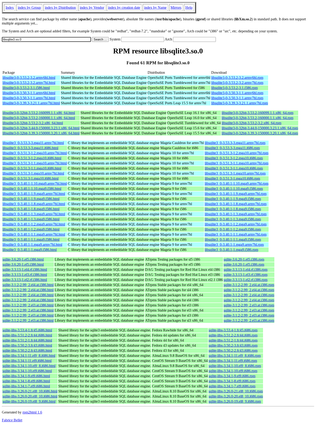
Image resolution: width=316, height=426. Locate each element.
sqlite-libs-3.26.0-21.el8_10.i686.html (30, 391)
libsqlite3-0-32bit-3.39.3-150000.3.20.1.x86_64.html (41, 133)
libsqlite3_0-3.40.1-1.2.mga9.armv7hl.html (34, 224)
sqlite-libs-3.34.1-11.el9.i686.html (27, 361)
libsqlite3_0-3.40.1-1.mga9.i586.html (30, 250)
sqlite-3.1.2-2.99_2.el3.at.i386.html (28, 305)
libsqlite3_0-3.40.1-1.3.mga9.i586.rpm (233, 219)
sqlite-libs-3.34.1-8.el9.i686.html (26, 381)
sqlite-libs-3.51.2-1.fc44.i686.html (27, 340)
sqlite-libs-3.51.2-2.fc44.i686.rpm (233, 335)
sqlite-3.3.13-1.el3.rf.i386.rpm (245, 275)
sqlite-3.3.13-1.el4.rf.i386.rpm (245, 270)
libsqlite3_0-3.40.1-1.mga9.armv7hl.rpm (234, 245)
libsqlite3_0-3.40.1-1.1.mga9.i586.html (31, 239)
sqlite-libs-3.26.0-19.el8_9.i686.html (29, 401)
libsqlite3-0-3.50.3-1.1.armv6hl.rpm (237, 93)
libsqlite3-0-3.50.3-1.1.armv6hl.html (29, 93)
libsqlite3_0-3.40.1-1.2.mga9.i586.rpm (233, 229)
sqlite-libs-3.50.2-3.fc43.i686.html (27, 345)
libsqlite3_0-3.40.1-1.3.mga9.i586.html (31, 219)
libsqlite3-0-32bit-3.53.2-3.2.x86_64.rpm (251, 123)
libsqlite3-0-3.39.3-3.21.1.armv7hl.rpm (239, 103)
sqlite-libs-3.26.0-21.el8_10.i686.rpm (236, 391)
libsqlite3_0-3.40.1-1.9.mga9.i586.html (31, 199)
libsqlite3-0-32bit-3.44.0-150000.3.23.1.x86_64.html (41, 128)
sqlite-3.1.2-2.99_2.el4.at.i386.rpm (249, 285)
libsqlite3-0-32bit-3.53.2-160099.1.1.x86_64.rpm (257, 113)
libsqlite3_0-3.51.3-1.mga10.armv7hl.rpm (235, 173)
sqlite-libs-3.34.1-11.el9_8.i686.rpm (235, 356)
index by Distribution (60, 7)
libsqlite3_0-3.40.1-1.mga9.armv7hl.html (32, 245)
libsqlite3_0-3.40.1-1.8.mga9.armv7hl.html (34, 204)
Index (10, 7)
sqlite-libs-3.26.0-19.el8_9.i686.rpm (235, 401)
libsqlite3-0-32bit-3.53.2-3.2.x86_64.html (33, 123)
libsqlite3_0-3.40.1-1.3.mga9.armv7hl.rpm (235, 214)
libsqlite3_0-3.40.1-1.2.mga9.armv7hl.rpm (235, 224)
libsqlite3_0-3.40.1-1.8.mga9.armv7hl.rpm (235, 204)
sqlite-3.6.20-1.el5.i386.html (23, 259)
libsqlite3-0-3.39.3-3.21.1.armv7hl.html (31, 103)
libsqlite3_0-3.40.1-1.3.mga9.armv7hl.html (34, 214)
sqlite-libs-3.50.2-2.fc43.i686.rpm (233, 350)
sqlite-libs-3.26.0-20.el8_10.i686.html (30, 396)
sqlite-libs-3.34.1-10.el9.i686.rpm (233, 371)
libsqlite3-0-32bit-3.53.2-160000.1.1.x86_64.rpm (257, 118)
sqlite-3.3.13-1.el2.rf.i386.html (25, 280)
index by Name (155, 7)
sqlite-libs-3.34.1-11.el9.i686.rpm (233, 361)
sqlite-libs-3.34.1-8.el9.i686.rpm (232, 381)
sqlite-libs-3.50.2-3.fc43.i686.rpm (233, 345)
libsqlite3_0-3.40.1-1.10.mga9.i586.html (32, 189)
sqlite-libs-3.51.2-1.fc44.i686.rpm (233, 340)
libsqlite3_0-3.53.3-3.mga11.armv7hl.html (33, 143)
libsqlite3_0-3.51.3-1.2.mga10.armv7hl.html (35, 153)
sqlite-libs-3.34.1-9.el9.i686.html (26, 376)
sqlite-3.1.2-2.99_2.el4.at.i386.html (28, 285)
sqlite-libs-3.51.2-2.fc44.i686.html (27, 335)
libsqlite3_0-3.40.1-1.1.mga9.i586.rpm (233, 239)
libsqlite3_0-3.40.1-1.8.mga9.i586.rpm (233, 209)
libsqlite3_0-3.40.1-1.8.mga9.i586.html (31, 209)
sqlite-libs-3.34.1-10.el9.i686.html (27, 371)
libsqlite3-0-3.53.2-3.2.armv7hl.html (29, 83)
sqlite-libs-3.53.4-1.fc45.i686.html (27, 330)
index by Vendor (92, 7)
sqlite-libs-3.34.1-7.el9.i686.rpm (232, 386)
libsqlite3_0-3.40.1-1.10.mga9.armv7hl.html (35, 183)
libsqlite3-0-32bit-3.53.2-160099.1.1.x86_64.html (39, 113)
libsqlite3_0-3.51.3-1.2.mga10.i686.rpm (234, 158)
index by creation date (124, 7)
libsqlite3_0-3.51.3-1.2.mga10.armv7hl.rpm (236, 153)
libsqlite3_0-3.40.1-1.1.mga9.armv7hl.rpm (235, 234)
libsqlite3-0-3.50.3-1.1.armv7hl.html (29, 98)
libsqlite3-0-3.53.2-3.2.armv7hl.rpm (237, 83)
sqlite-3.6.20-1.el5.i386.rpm (244, 259)
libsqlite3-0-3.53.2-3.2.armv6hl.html (29, 78)
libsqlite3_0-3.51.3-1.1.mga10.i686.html (32, 168)
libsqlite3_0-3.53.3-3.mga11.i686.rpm (232, 148)
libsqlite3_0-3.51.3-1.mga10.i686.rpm (232, 178)
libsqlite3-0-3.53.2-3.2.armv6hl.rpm (237, 78)
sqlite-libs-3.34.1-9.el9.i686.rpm (232, 376)
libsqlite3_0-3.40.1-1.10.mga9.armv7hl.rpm (236, 183)
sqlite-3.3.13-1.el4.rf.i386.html (25, 270)
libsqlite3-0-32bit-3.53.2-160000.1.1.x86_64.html (39, 118)
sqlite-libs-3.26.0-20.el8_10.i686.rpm (236, 396)
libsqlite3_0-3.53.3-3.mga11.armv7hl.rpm (235, 143)
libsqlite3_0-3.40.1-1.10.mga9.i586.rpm (234, 189)
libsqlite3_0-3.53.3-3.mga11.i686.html (30, 148)
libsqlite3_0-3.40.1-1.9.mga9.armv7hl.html (34, 194)
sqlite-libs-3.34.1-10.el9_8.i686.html (29, 366)
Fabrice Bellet (12, 420)
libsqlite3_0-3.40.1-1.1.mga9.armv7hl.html (34, 234)
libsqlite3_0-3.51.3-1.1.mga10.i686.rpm (234, 168)
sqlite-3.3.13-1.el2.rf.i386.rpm (245, 280)
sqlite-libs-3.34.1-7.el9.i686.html (26, 386)
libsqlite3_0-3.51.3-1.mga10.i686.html (31, 178)
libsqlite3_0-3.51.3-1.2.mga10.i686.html (32, 158)
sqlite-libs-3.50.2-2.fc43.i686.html (27, 350)
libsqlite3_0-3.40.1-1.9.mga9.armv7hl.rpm (235, 194)
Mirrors (175, 7)
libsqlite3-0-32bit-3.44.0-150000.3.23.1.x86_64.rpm (260, 128)
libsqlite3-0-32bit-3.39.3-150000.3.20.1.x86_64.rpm (260, 133)
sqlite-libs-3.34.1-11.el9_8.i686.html (29, 356)
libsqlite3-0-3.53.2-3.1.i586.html (26, 88)
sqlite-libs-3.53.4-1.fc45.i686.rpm (233, 330)
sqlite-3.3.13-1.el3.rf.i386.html (25, 275)
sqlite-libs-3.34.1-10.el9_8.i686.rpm (235, 366)
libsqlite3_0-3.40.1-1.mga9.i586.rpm (231, 250)
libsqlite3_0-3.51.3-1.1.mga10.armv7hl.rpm (236, 163)
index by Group (29, 7)
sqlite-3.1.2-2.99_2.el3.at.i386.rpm (249, 305)
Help (188, 7)
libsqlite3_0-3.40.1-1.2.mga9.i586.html (31, 229)
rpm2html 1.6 (32, 412)
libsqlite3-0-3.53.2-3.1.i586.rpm (234, 88)
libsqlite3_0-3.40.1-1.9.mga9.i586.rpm (233, 199)
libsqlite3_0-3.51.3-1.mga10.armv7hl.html (33, 173)
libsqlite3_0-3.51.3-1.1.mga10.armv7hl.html (35, 163)
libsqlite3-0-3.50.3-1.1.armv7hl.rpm (237, 98)
